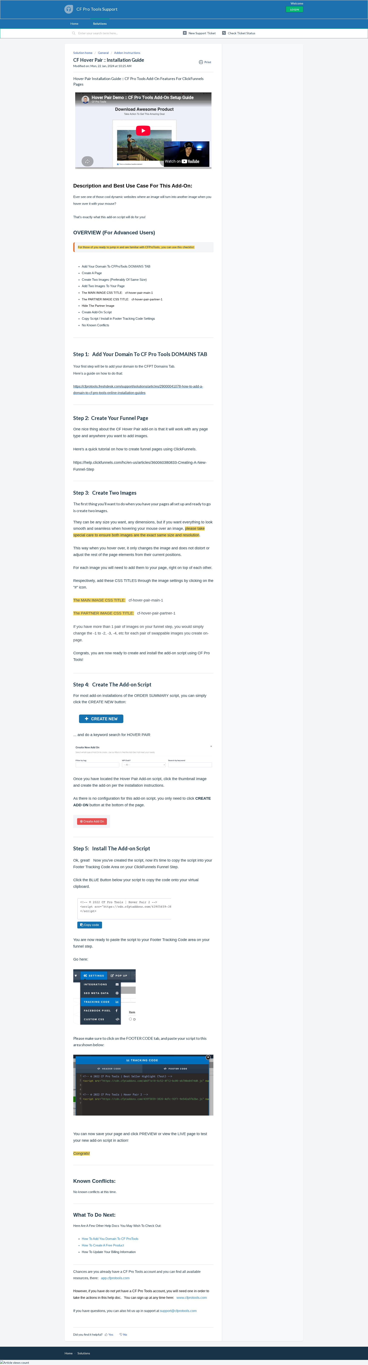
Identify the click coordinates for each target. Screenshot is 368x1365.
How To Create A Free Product (103, 1245)
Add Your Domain (94, 266)
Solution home (83, 52)
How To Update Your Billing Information (109, 1252)
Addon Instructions (127, 52)
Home (74, 23)
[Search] (74, 33)
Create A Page (92, 273)
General (103, 52)
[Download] (176, 649)
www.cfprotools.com (192, 1297)
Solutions (100, 23)
